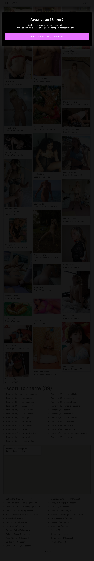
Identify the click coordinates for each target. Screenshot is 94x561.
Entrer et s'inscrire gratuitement (47, 36)
